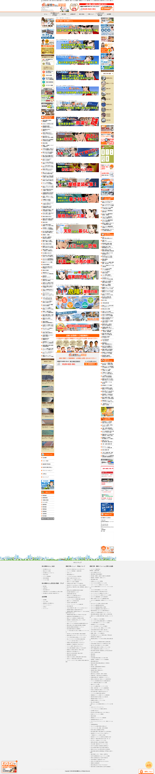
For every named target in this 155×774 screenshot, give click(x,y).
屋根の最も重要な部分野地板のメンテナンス (47, 267)
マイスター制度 (46, 579)
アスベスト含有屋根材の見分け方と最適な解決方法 (100, 680)
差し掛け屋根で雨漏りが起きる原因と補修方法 (100, 747)
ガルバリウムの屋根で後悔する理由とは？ (47, 302)
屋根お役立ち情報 (106, 308)
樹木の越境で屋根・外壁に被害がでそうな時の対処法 (108, 398)
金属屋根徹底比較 (94, 724)
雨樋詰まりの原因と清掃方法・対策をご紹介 (75, 649)
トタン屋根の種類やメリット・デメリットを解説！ (100, 622)
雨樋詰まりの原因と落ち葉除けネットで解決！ (108, 438)
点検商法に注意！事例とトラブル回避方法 (75, 583)
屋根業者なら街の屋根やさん (48, 603)
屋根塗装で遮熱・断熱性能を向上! (107, 344)
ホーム (45, 14)
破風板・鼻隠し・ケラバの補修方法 (97, 633)
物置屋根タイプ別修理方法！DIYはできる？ (107, 422)
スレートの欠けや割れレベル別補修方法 (107, 269)
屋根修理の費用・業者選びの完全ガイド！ (48, 127)
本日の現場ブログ (46, 589)
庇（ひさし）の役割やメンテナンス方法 (48, 329)
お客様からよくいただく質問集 (97, 581)
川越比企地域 (45, 500)
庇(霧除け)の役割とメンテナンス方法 (47, 200)
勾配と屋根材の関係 (47, 243)
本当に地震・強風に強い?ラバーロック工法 (48, 214)
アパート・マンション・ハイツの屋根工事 (75, 604)
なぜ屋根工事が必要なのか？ (107, 238)
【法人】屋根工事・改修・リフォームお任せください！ (77, 607)
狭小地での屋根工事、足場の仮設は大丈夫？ (99, 591)
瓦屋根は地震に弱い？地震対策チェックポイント (108, 328)
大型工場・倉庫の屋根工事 (72, 602)
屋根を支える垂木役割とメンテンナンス (47, 319)
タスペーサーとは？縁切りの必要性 (47, 159)
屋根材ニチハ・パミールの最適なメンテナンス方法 (108, 288)
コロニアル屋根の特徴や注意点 (106, 272)
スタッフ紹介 (45, 460)
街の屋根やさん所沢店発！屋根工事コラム (51, 593)
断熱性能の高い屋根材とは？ (46, 339)
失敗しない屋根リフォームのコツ (107, 241)
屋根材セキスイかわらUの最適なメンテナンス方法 (108, 291)
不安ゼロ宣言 (45, 574)
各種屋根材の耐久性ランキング (97, 719)
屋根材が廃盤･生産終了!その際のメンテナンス (48, 287)
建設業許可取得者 (46, 464)
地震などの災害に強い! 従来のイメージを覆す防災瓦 (101, 679)
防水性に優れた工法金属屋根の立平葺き (47, 207)
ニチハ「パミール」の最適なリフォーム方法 (99, 584)
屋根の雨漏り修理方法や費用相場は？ (48, 322)
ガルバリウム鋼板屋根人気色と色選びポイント (107, 217)
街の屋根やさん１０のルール (48, 572)
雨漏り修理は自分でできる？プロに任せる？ (48, 133)
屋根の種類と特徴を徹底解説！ (47, 121)
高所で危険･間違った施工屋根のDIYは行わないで (48, 315)
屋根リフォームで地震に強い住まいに (74, 595)
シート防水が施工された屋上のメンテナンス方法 (48, 166)
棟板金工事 (108, 109)
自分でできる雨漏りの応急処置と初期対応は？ (107, 347)
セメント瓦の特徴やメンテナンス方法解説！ (48, 183)
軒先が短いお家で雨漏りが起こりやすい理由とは (48, 256)
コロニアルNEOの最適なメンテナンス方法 (107, 294)
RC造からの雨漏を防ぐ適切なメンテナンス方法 (100, 689)
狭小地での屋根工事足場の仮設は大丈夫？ (107, 297)
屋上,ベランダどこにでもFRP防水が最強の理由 (48, 173)
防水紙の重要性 (46, 264)
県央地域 (44, 506)
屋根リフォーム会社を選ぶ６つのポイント (108, 306)
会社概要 (109, 14)
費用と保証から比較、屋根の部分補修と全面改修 (108, 250)
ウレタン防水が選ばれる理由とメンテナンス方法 (48, 163)
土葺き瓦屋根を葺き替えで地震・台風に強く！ (48, 190)
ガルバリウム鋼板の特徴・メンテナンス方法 (99, 686)
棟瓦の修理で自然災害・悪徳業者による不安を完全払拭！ (102, 650)
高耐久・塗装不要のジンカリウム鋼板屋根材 (48, 312)
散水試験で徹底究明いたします (73, 591)
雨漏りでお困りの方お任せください (73, 578)
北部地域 (44, 513)
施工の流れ (81, 14)
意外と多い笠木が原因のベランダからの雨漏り (48, 153)
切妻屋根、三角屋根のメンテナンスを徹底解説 (48, 229)
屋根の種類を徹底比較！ (105, 260)
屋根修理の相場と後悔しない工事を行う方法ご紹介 (76, 614)
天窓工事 (108, 120)
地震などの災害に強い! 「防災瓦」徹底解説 (107, 331)
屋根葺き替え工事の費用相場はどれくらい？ (107, 247)
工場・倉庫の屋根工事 (107, 443)
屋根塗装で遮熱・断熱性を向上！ (97, 670)
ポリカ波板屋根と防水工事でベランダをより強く (108, 432)
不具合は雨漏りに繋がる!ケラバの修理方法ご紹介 (48, 149)
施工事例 (64, 14)
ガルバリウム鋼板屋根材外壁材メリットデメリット (108, 227)
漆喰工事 (108, 88)
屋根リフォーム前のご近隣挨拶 (73, 581)
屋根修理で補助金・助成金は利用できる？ (107, 356)
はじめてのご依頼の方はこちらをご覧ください (76, 569)
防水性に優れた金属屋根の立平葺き (97, 729)
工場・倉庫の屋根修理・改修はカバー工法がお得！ (108, 429)
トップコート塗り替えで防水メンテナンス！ (48, 353)
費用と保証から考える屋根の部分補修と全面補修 (76, 625)
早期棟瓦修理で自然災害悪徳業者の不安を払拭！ (48, 193)
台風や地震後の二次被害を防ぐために (107, 321)
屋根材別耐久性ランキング (46, 277)
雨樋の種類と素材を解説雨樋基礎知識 (48, 346)
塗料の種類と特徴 (107, 468)
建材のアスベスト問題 (47, 262)
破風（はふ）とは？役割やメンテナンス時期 (48, 356)
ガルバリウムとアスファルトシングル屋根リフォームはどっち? (48, 294)
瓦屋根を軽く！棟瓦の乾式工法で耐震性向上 (99, 675)
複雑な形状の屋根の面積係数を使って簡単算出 (48, 219)
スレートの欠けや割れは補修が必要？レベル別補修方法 (101, 620)
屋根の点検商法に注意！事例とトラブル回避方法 (107, 388)
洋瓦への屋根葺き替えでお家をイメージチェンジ (48, 290)
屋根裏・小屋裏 (46, 234)
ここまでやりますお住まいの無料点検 (100, 14)
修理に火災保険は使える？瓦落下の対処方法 (108, 318)
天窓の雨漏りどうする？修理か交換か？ (48, 336)
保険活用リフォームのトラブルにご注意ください (108, 401)
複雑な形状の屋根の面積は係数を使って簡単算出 (100, 663)
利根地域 (44, 511)
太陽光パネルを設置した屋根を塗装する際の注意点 (76, 656)
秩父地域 (44, 515)
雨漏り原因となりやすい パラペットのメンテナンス (77, 635)
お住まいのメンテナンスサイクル (97, 707)
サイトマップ (45, 477)
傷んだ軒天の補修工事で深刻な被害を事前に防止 (48, 156)
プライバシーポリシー (47, 470)
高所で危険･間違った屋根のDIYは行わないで (99, 691)
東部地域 (44, 509)
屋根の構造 (45, 143)
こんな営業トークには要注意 (107, 383)
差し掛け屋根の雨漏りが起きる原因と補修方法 (48, 232)
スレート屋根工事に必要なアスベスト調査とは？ (48, 349)
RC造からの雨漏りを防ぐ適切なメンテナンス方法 (48, 325)
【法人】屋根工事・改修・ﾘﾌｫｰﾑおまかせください (108, 453)
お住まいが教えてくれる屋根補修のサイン (107, 253)
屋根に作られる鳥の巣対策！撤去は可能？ (75, 653)
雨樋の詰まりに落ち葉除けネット (73, 651)
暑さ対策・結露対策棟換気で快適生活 (98, 666)
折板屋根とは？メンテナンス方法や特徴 (107, 279)
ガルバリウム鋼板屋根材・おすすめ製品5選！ (99, 596)
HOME (57, 18)
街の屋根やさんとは (47, 569)
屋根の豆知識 (45, 270)
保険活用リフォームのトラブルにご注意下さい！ (100, 733)
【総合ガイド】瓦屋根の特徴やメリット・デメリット (101, 612)
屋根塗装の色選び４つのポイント (106, 337)
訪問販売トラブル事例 (107, 385)
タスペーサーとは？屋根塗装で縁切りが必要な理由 (100, 641)
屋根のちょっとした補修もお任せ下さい (74, 579)
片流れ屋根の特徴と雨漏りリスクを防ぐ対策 (48, 225)
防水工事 (108, 99)
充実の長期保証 (46, 578)
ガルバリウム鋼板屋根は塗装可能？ (107, 211)
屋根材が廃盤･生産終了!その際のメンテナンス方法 (100, 647)
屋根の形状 (45, 222)
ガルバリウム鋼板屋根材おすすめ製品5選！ (107, 221)
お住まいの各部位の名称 (48, 123)
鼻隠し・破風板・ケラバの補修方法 (48, 146)
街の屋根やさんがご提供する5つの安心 (55, 14)
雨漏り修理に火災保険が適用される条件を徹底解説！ (101, 766)
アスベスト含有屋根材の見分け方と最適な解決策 (48, 259)
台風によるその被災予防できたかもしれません (108, 312)
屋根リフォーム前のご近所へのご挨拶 (106, 370)
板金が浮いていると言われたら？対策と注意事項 (108, 392)
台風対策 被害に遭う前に (71, 593)
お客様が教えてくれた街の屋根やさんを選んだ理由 (52, 591)
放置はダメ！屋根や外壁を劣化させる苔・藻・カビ (100, 738)
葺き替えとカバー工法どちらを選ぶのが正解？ (107, 257)
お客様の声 (72, 14)
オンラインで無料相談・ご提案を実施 (74, 570)
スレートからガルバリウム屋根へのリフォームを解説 (108, 205)
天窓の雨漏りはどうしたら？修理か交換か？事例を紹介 (101, 635)
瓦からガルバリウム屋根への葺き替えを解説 (107, 208)
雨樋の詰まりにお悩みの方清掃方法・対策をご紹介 (108, 435)
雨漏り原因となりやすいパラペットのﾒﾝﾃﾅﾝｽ (48, 170)
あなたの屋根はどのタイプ (96, 572)
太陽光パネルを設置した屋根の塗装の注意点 (107, 282)
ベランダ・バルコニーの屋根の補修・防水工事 (76, 599)
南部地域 (44, 504)
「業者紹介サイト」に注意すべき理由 (107, 404)
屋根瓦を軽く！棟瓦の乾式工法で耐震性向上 (107, 325)
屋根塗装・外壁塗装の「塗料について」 (98, 577)
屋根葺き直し (109, 104)
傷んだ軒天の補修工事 (95, 702)
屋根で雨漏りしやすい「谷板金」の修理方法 (47, 250)
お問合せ (45, 473)
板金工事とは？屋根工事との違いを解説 (48, 137)
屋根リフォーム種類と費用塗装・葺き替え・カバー (108, 263)
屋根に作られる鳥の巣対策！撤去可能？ (107, 441)
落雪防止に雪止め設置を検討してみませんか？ (76, 642)
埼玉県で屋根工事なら (47, 467)
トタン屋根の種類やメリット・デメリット (107, 275)
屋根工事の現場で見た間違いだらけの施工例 (107, 334)
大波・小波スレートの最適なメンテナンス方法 (48, 197)
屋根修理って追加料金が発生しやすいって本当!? (107, 395)
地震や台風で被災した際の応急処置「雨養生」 (48, 210)
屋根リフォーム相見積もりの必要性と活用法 (75, 618)
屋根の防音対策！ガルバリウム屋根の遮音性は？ (108, 230)
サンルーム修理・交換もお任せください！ (107, 425)
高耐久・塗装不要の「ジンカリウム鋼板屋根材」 (100, 687)
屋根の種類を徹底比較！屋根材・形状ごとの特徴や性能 (101, 614)
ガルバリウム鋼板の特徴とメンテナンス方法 (48, 308)
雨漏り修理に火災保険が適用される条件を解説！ (107, 350)
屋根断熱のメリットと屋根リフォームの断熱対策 (48, 342)
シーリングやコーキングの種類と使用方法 (48, 203)
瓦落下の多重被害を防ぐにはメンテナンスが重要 (107, 315)
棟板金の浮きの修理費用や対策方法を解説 (48, 140)
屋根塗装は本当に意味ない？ (46, 130)
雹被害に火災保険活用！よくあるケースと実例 (107, 353)
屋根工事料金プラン (71, 574)
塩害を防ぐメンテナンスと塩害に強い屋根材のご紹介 (101, 736)
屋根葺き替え (109, 78)
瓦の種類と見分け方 (47, 253)
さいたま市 (45, 502)
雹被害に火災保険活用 (95, 763)
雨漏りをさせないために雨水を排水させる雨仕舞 (48, 247)
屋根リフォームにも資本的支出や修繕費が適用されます (77, 623)
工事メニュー (91, 14)
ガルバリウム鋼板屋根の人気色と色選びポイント (100, 608)
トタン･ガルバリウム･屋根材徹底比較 (47, 298)
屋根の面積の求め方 (47, 216)
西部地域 (44, 495)
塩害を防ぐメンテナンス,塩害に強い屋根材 (48, 280)
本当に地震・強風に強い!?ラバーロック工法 (99, 743)
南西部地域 (45, 497)
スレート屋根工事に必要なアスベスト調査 (99, 682)
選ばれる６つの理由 (47, 570)
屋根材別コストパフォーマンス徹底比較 (48, 273)
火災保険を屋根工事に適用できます (73, 597)
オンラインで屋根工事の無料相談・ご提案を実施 (107, 364)
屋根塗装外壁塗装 (108, 115)
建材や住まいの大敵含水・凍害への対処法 (47, 241)
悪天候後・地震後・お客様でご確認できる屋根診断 (100, 575)
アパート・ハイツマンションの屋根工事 (107, 447)
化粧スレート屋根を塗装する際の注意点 (106, 285)
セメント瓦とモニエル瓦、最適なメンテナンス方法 (100, 627)
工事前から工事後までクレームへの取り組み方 (107, 373)
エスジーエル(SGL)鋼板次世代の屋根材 (48, 305)
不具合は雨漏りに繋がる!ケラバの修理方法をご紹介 (101, 643)
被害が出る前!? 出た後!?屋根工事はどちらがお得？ (108, 379)
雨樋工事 (108, 93)
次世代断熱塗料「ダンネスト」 (105, 340)
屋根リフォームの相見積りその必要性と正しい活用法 (108, 367)
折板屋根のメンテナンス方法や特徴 (97, 624)
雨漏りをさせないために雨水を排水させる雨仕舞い (100, 749)
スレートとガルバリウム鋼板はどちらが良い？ (107, 202)
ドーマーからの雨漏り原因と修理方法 (47, 332)
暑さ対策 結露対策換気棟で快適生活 (47, 238)
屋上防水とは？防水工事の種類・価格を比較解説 (48, 176)
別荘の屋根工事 (105, 449)
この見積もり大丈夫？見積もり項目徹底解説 (107, 376)
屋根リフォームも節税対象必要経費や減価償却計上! (108, 456)
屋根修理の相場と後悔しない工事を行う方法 (107, 244)
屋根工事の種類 (107, 73)
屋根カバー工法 (109, 83)
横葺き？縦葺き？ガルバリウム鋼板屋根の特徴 (108, 224)
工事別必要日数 (105, 303)
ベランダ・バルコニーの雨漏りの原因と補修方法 (48, 180)
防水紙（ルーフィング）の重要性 (97, 714)
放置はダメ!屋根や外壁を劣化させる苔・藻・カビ (48, 283)
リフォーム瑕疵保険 (47, 576)
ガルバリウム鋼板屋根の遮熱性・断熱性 (107, 214)
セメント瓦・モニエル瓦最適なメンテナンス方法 (48, 187)
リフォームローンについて (72, 621)
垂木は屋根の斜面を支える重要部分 (73, 628)
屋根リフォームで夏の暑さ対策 (73, 600)
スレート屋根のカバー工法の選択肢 (108, 266)
